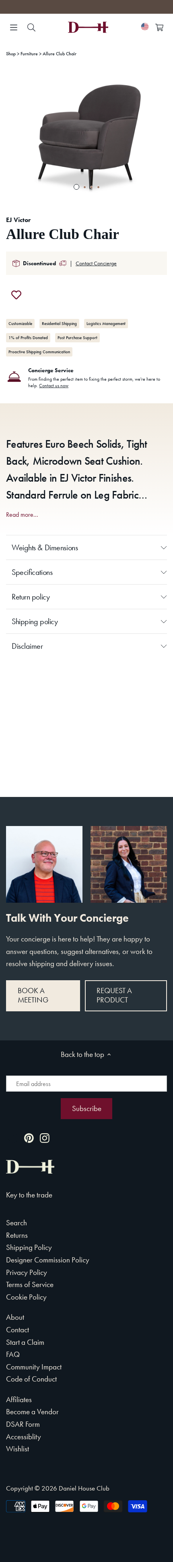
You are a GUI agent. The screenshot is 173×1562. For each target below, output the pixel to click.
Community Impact (34, 1367)
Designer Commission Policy (47, 1260)
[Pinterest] (29, 1137)
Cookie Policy (26, 1297)
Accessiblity (23, 1437)
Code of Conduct (31, 1379)
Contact (17, 1330)
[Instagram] (44, 1137)
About (15, 1317)
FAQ (13, 1354)
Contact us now (53, 385)
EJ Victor (18, 220)
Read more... (22, 515)
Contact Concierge (96, 263)
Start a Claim (25, 1342)
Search (16, 1223)
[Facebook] (13, 1137)
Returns (17, 1235)
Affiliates (19, 1399)
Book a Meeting (33, 995)
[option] (86, 136)
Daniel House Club (84, 1488)
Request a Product (114, 995)
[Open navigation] (14, 27)
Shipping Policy (29, 1247)
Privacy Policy (26, 1272)
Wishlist (17, 1449)
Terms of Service (30, 1284)
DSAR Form (23, 1424)
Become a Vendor (32, 1412)
